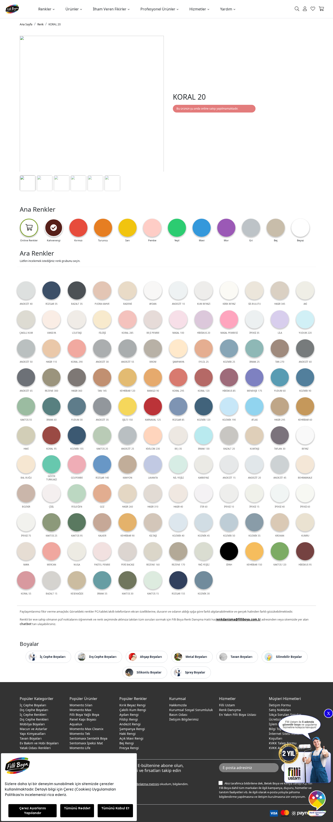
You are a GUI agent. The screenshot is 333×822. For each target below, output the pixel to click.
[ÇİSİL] (51, 493)
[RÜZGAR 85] (178, 406)
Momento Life (80, 748)
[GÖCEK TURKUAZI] (51, 464)
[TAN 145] (102, 377)
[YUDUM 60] (280, 377)
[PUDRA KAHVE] (102, 290)
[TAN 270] (280, 348)
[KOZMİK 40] (178, 522)
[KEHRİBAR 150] (254, 551)
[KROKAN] (280, 522)
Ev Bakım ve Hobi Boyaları (39, 743)
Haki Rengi (127, 733)
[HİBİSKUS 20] (204, 319)
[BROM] (153, 348)
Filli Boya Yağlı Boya (84, 714)
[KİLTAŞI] (153, 522)
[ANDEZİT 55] (127, 348)
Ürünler (72, 9)
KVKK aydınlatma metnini (142, 784)
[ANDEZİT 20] (254, 464)
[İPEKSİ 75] (26, 522)
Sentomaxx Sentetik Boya (88, 738)
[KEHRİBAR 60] (305, 406)
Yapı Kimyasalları (33, 733)
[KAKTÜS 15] (153, 580)
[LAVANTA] (153, 464)
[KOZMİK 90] (305, 377)
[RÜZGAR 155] (178, 580)
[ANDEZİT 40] (26, 290)
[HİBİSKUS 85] (229, 377)
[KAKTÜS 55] (26, 406)
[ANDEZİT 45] (280, 464)
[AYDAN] (153, 290)
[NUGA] (77, 551)
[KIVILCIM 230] (153, 435)
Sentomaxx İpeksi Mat (86, 743)
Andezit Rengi (130, 724)
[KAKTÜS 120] (280, 551)
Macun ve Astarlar (33, 729)
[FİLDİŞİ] (102, 319)
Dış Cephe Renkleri (34, 719)
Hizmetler (197, 9)
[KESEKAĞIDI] (77, 580)
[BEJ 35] (178, 435)
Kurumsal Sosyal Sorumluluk (191, 710)
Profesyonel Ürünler (157, 9)
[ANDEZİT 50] (26, 348)
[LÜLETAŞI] (77, 319)
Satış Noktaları (280, 710)
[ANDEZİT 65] (26, 377)
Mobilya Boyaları (32, 724)
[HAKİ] (26, 435)
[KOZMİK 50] (229, 522)
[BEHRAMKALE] (305, 464)
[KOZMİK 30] (204, 580)
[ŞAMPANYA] (178, 348)
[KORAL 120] (204, 377)
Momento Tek (80, 733)
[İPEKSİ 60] (305, 493)
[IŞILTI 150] (127, 406)
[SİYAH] (229, 551)
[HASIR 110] (51, 348)
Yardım (226, 9)
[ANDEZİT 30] (102, 348)
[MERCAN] (51, 551)
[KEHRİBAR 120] (127, 377)
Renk (40, 24)
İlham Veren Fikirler (109, 9)
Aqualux (76, 724)
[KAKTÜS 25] (51, 522)
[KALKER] (102, 522)
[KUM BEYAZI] (204, 290)
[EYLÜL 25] (204, 348)
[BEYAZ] (305, 435)
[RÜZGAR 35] (51, 290)
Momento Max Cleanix (86, 729)
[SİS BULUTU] (254, 290)
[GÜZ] (102, 493)
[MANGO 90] (153, 377)
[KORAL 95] (51, 435)
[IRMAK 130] (204, 435)
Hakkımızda (178, 705)
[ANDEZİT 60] (305, 348)
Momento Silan (81, 705)
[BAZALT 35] (77, 290)
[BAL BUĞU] (26, 464)
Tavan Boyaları (31, 738)
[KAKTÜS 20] (102, 435)
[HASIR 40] (178, 493)
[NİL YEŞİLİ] (178, 464)
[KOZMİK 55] (254, 522)
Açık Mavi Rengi (131, 738)
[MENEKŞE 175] (254, 377)
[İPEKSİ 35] (254, 319)
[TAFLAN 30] (280, 435)
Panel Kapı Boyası (83, 719)
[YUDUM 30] (77, 406)
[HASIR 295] (280, 406)
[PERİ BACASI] (127, 551)
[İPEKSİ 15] (254, 493)
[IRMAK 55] (102, 580)
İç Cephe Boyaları (33, 705)
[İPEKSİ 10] (229, 493)
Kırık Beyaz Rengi (132, 705)
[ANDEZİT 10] (178, 290)
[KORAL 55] (26, 580)
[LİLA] (280, 319)
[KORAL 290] (77, 348)
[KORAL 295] (178, 377)
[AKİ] (305, 290)
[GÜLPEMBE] (77, 464)
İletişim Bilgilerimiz (184, 719)
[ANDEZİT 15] (229, 464)
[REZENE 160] (153, 551)
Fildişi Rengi (128, 719)
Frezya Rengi (129, 748)
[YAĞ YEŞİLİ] (204, 551)
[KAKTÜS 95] (77, 522)
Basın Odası (178, 714)
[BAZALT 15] (51, 580)
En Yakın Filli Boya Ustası (237, 714)
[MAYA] (26, 551)
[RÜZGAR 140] (102, 464)
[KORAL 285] (127, 319)
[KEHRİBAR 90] (127, 522)
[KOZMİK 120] (204, 406)
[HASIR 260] (127, 493)
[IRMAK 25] (254, 348)
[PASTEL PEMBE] (102, 551)
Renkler (44, 9)
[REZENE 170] (178, 551)
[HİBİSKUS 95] (305, 551)
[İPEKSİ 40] (280, 493)
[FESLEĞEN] (77, 493)
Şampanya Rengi (132, 729)
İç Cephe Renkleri (33, 714)
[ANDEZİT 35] (102, 406)
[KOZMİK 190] (229, 406)
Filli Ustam (227, 705)
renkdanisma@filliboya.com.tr (238, 619)
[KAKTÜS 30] (127, 580)
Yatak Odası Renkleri (35, 748)
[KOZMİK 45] (204, 522)
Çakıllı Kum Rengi (132, 710)
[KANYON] (127, 464)
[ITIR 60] (204, 493)
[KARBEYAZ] (204, 464)
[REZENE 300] (51, 377)
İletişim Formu (280, 705)
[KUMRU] (305, 522)
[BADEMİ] (127, 290)
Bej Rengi (126, 743)
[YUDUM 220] (305, 319)
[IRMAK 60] (51, 406)
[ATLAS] (254, 406)
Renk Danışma (230, 710)
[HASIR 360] (77, 377)
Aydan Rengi (129, 714)
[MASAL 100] (178, 319)
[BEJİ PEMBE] (153, 319)
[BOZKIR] (26, 493)
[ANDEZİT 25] (127, 435)
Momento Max (80, 710)
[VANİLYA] (51, 319)
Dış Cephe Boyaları (34, 710)
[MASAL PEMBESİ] (229, 319)
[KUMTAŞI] (254, 435)
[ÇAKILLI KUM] (26, 319)
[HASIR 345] (280, 290)
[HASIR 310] (153, 493)
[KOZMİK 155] (77, 435)
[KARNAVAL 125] (153, 406)
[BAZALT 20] (229, 435)
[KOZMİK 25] (229, 348)
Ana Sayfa (26, 24)
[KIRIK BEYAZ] (229, 290)
